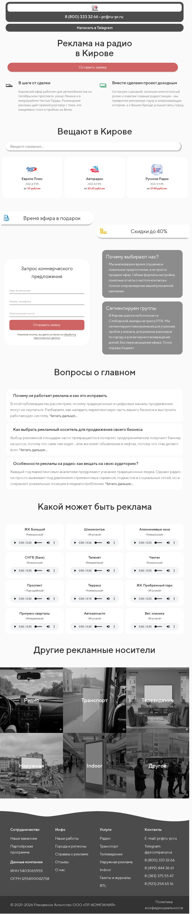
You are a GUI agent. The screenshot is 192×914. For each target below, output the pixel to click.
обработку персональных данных (55, 336)
